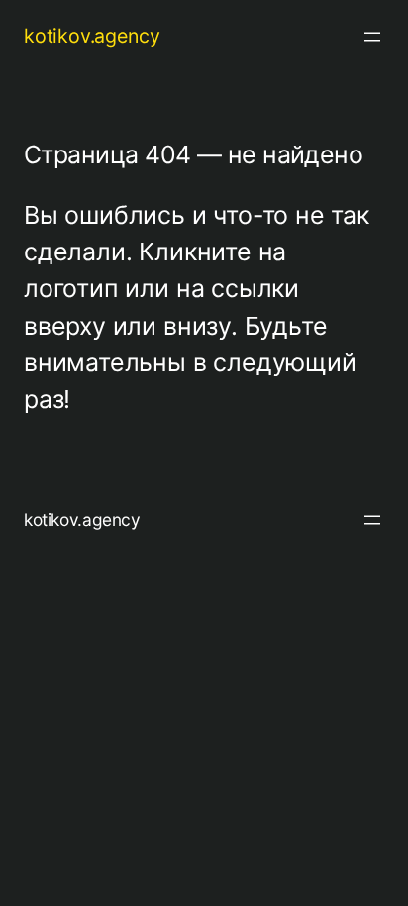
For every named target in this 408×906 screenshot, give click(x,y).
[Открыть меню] (372, 37)
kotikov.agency (91, 36)
